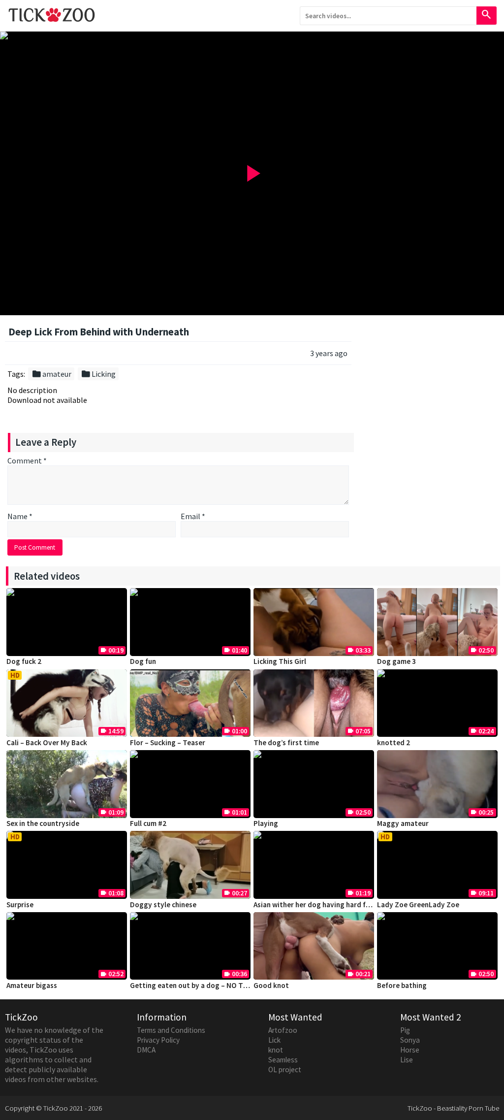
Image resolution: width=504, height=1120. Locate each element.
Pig (405, 1030)
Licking (98, 374)
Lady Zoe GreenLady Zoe (418, 904)
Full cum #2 (148, 823)
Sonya (410, 1040)
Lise (406, 1059)
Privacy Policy (158, 1040)
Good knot (271, 985)
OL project (284, 1069)
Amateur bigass (31, 985)
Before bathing (402, 985)
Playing (265, 823)
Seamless (283, 1059)
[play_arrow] (252, 35)
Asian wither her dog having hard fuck (315, 904)
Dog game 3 (396, 661)
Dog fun (143, 661)
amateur (51, 374)
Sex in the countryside (42, 823)
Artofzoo (282, 1030)
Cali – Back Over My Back (46, 742)
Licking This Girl (279, 661)
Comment (27, 460)
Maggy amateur (403, 823)
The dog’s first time (286, 742)
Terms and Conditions (171, 1030)
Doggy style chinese (163, 904)
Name (19, 516)
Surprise (19, 904)
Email (193, 516)
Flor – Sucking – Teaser (167, 742)
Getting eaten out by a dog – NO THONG (196, 985)
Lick (274, 1040)
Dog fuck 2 (23, 661)
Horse (409, 1049)
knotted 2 (393, 742)
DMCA (146, 1049)
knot (275, 1049)
